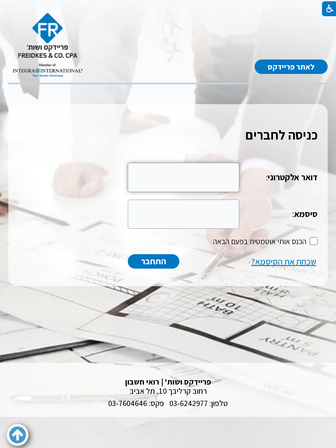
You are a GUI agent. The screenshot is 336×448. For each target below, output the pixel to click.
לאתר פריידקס (291, 67)
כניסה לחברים (281, 135)
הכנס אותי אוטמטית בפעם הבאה (259, 241)
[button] (17, 435)
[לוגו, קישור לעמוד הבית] (48, 45)
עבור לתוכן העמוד (168, 22)
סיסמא (306, 214)
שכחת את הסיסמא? (283, 261)
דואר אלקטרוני (293, 177)
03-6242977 (188, 403)
